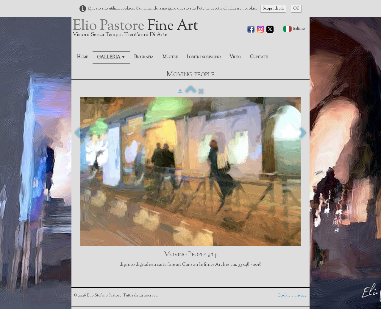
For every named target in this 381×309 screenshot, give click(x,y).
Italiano (299, 29)
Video (235, 57)
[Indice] (190, 91)
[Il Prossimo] (303, 133)
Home (82, 57)
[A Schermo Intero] (201, 91)
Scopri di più (273, 8)
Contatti (259, 57)
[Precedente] (78, 133)
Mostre (170, 57)
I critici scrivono (204, 57)
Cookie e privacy (292, 295)
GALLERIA (111, 57)
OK (296, 8)
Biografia (144, 57)
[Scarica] (180, 91)
